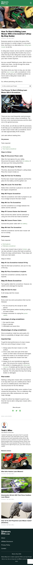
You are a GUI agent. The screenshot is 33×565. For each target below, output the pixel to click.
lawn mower (10, 72)
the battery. (26, 161)
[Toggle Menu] (31, 3)
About (3, 538)
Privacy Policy (5, 545)
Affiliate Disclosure (7, 541)
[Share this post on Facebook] (13, 411)
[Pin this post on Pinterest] (20, 411)
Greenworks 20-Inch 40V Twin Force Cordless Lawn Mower (16, 496)
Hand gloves (7, 147)
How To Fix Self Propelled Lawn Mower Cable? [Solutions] (16, 522)
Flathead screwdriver (9, 246)
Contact (3, 548)
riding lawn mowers (6, 416)
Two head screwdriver (10, 149)
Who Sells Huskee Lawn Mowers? (12, 471)
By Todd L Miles (10, 38)
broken (25, 249)
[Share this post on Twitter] (16, 411)
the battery (23, 224)
